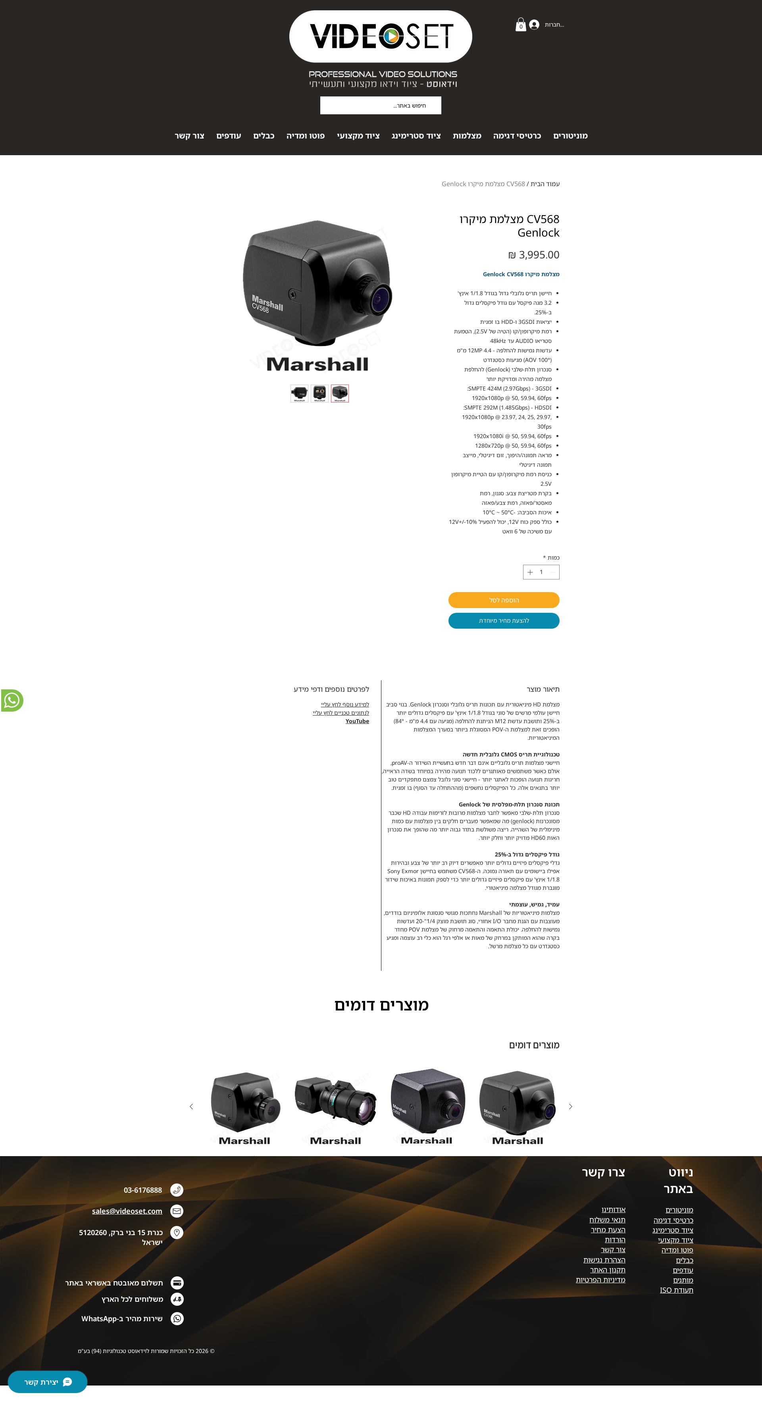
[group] (381, 1114)
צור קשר (613, 1249)
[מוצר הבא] (191, 1106)
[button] (521, 24)
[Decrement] (553, 572)
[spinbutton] (541, 572)
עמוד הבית (545, 183)
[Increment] (529, 572)
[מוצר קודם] (570, 1106)
